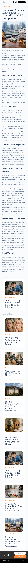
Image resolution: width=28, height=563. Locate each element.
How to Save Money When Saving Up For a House (12, 440)
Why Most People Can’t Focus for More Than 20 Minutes (13, 303)
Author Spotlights (11, 297)
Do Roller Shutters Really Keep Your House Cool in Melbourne (13, 406)
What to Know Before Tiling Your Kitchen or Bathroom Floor (14, 507)
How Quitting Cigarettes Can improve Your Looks (12, 340)
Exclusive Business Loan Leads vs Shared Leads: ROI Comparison (12, 541)
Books (8, 334)
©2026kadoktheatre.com (8, 561)
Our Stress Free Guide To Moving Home (13, 373)
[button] (15, 2)
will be (21, 152)
